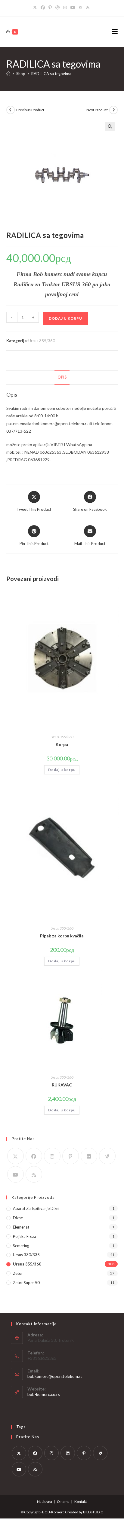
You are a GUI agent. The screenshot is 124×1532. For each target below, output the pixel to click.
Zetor (18, 1273)
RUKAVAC (62, 1084)
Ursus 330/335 (26, 1254)
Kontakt (80, 1501)
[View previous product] (10, 110)
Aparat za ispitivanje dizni (36, 1208)
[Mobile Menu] (115, 31)
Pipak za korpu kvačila (62, 935)
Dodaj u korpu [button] (62, 769)
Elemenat (21, 1227)
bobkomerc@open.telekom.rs (54, 1376)
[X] (36, 7)
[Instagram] (65, 7)
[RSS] (87, 7)
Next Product (97, 110)
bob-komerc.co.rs (43, 1394)
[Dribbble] (57, 7)
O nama (63, 1501)
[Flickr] (89, 1156)
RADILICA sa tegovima (51, 73)
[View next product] (113, 110)
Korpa (62, 744)
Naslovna (44, 1501)
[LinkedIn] (67, 1453)
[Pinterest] (50, 7)
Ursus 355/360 (41, 340)
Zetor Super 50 (26, 1282)
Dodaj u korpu (65, 318)
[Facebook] (43, 7)
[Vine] (80, 7)
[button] (110, 126)
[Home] (8, 73)
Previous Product (30, 110)
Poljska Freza (24, 1236)
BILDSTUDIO (93, 1512)
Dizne (18, 1217)
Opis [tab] (62, 377)
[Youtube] (73, 7)
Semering (21, 1245)
